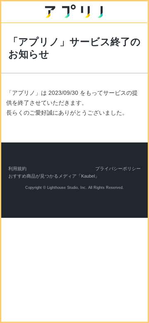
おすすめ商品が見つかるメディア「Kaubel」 (53, 176)
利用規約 (17, 168)
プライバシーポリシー (118, 168)
